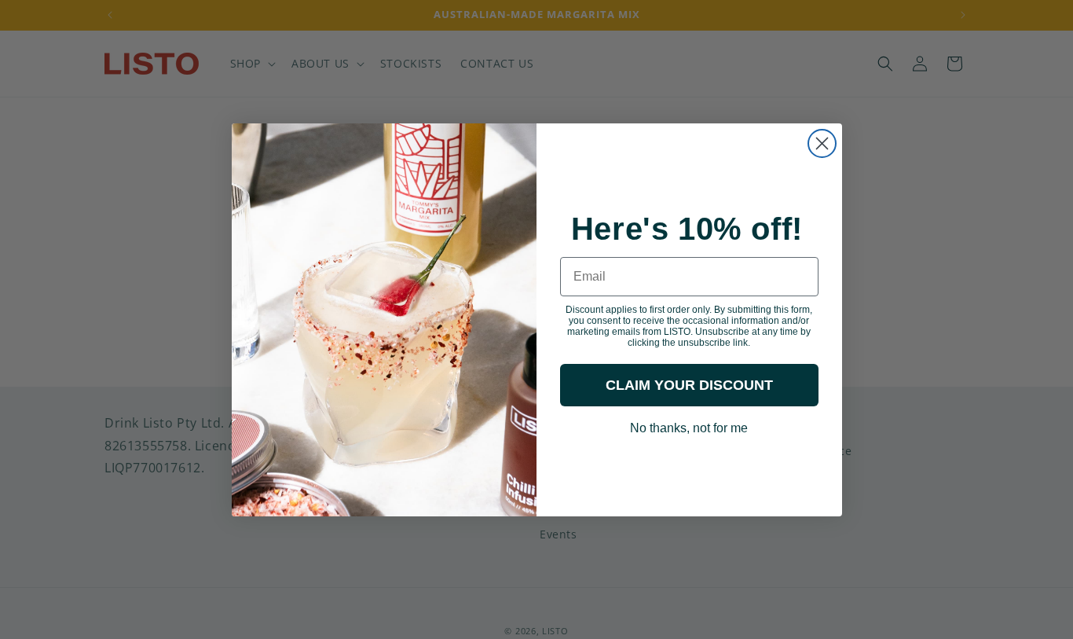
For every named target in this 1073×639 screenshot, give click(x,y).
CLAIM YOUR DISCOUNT (689, 385)
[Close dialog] (822, 143)
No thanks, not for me (689, 427)
